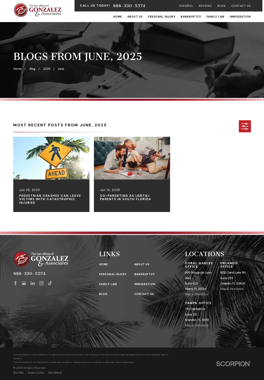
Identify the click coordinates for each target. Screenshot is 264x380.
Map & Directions (196, 294)
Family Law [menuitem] (216, 16)
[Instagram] (41, 283)
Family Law (108, 284)
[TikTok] (50, 283)
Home (103, 264)
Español (186, 6)
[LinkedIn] (33, 283)
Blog (221, 6)
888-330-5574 (129, 6)
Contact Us (241, 6)
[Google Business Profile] (24, 283)
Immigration (144, 284)
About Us (142, 264)
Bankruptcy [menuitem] (191, 16)
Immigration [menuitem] (240, 16)
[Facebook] (15, 283)
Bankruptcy (144, 274)
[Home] (37, 10)
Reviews (205, 6)
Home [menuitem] (117, 16)
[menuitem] (18, 372)
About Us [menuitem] (135, 16)
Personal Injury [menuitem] (161, 16)
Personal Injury (113, 274)
